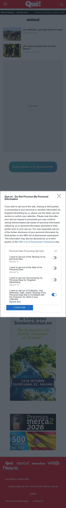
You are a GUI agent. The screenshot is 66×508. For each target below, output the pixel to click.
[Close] (60, 197)
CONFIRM (19, 307)
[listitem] (33, 251)
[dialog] (33, 254)
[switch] (54, 257)
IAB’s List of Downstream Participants (37, 242)
